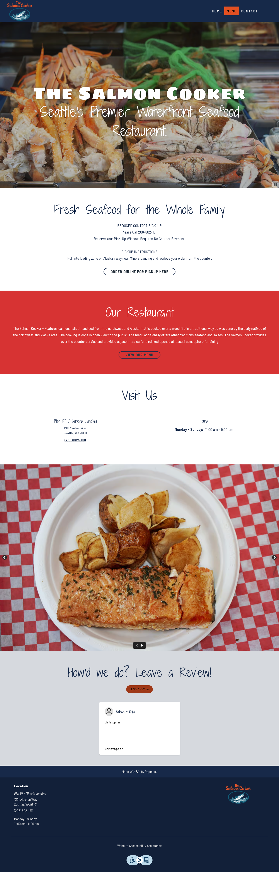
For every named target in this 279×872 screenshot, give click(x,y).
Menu (231, 11)
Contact (249, 11)
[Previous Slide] (4, 557)
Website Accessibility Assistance (139, 845)
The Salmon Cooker (238, 794)
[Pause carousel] (275, 184)
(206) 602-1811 (23, 810)
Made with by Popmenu (80, 771)
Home (217, 11)
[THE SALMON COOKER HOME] (19, 11)
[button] (139, 689)
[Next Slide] (274, 557)
